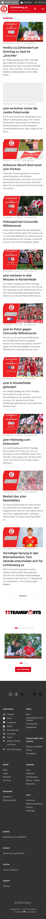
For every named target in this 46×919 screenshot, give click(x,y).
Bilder (5, 770)
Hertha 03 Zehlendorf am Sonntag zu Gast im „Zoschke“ (20, 51)
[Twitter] (22, 694)
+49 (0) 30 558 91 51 (11, 870)
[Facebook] (10, 694)
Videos (5, 773)
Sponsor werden (9, 800)
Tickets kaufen (11, 2)
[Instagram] (34, 694)
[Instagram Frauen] (40, 694)
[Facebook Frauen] (16, 694)
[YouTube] (28, 694)
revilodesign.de (32, 912)
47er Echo (7, 780)
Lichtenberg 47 (32, 909)
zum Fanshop (23, 669)
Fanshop (28, 2)
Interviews (7, 777)
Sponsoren (7, 797)
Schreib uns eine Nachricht (14, 853)
